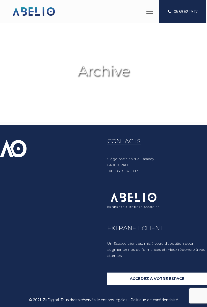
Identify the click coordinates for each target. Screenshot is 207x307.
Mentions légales (112, 300)
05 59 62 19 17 (186, 11)
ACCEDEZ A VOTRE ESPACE (157, 278)
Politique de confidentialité (154, 300)
